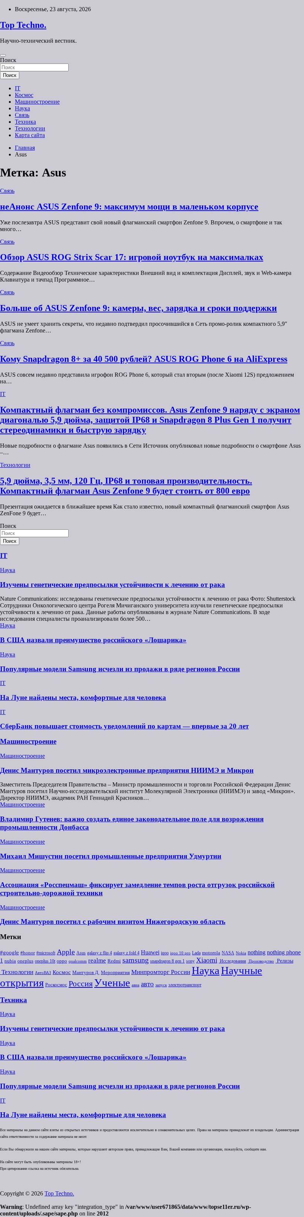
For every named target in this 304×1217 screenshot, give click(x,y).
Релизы (284, 961)
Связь (22, 115)
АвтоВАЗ (43, 973)
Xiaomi (206, 960)
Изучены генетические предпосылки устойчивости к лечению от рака (112, 584)
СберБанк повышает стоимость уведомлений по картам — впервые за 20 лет (124, 726)
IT (17, 88)
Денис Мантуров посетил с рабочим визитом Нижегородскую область (112, 921)
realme (97, 960)
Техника (25, 122)
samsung (135, 960)
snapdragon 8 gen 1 (167, 961)
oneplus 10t (45, 961)
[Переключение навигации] (3, 55)
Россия (81, 983)
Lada (196, 953)
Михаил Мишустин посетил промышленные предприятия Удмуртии (110, 856)
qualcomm (78, 961)
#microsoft (45, 952)
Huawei (150, 952)
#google (9, 952)
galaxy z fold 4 (126, 953)
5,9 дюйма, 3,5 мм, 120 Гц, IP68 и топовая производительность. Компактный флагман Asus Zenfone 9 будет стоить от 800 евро (126, 486)
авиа (135, 985)
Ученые (112, 983)
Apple (66, 952)
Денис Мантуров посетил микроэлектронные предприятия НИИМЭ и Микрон (127, 770)
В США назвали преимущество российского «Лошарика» (93, 640)
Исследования (232, 961)
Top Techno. (23, 25)
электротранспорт (184, 985)
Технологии (30, 128)
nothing (256, 952)
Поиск (8, 60)
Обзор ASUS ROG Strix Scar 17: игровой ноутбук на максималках (131, 257)
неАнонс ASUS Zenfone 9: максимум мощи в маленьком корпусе (129, 206)
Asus (81, 953)
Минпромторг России (160, 972)
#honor (27, 952)
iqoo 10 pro (180, 953)
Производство (261, 961)
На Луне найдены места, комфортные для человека (83, 697)
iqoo (165, 952)
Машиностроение (37, 101)
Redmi (114, 961)
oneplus (25, 961)
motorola (211, 952)
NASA (228, 952)
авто (147, 984)
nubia (10, 961)
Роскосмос (56, 984)
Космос (24, 95)
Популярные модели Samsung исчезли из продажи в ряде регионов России (120, 669)
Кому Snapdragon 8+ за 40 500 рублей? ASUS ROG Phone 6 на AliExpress (143, 359)
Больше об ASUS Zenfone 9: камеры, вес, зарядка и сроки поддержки (138, 308)
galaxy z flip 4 (99, 952)
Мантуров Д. (85, 972)
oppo (62, 961)
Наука (22, 108)
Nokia (241, 953)
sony (190, 961)
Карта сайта (30, 135)
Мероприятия (115, 972)
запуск (161, 985)
